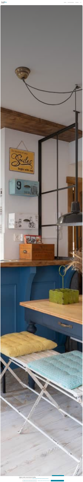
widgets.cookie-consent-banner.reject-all (44, 480)
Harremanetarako (71, 2)
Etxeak (76, 2)
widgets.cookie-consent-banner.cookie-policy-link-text (40, 478)
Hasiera (65, 2)
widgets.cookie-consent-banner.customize (29, 480)
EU (80, 2)
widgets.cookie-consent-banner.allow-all (57, 480)
